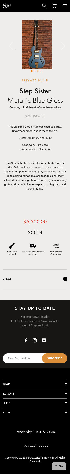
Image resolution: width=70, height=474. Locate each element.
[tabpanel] (37, 44)
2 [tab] (35, 71)
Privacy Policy (24, 431)
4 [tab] (41, 71)
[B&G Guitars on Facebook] (26, 341)
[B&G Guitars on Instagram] (35, 341)
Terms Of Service (45, 431)
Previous (13, 46)
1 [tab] (32, 71)
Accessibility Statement (36, 446)
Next (60, 46)
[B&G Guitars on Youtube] (44, 341)
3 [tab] (38, 71)
